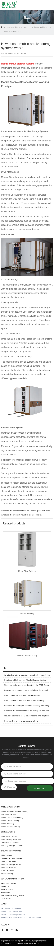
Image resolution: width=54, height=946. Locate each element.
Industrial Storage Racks (11, 864)
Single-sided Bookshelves (11, 858)
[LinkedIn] (17, 930)
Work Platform (7, 889)
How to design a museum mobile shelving (22, 695)
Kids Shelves (6, 855)
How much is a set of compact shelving (21, 721)
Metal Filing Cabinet (27, 571)
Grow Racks (6, 899)
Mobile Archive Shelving (10, 827)
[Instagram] (13, 930)
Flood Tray (5, 892)
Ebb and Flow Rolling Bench (12, 895)
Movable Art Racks (8, 814)
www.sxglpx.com (32, 943)
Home (17, 27)
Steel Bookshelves (8, 861)
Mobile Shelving (27, 613)
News (25, 27)
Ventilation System (8, 883)
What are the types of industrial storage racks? (21, 515)
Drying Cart (5, 886)
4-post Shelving (7, 870)
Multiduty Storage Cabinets (12, 845)
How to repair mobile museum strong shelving (24, 700)
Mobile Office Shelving (27, 656)
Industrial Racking (8, 867)
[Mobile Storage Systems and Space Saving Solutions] (9, 5)
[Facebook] (3, 930)
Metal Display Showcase (11, 839)
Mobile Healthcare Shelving (12, 817)
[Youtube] (8, 930)
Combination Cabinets (10, 842)
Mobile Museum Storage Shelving (14, 811)
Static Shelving (7, 874)
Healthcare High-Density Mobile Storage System (25, 680)
